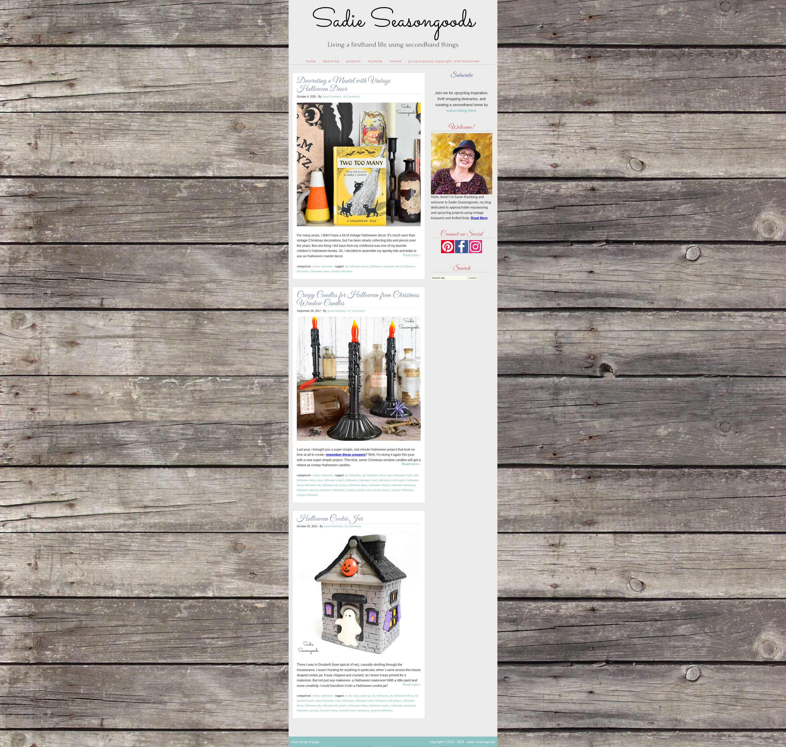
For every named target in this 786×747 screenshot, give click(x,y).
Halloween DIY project (334, 485)
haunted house (329, 710)
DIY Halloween (353, 475)
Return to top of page (305, 742)
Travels (395, 61)
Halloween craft (368, 480)
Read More (479, 218)
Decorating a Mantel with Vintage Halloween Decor (343, 85)
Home (311, 61)
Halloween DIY (313, 485)
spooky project (381, 490)
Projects (354, 61)
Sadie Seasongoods (393, 28)
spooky (350, 490)
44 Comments (351, 96)
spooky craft (363, 490)
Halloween (327, 266)
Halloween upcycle (307, 490)
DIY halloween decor (356, 266)
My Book (375, 61)
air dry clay (351, 695)
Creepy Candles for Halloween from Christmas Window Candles (358, 299)
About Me (331, 61)
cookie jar (365, 695)
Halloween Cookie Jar (330, 519)
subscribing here (461, 111)
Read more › (412, 255)
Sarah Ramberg (331, 96)
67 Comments (356, 310)
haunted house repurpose (354, 710)
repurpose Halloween (332, 490)
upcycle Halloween (402, 490)
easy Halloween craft (399, 475)
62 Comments (353, 526)
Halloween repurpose (403, 485)
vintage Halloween (341, 271)
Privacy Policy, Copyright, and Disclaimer (444, 61)
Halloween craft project (392, 480)
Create (316, 266)
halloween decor (392, 266)
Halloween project (379, 485)
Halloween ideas (320, 271)
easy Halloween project (330, 480)
